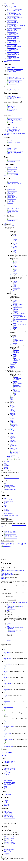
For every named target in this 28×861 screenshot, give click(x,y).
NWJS (14, 106)
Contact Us (9, 456)
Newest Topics (16, 142)
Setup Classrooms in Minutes (20, 127)
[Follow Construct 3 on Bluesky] (12, 171)
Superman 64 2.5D (8, 739)
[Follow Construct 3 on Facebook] (12, 173)
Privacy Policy (7, 850)
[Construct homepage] (13, 4)
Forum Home (14, 140)
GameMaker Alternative (9, 768)
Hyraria (5, 695)
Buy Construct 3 (14, 182)
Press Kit (6, 802)
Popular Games (11, 486)
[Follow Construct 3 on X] (10, 170)
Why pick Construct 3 (16, 118)
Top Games (14, 148)
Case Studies (7, 775)
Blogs (8, 447)
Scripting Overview (16, 70)
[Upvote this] (5, 570)
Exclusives (12, 212)
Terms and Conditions (9, 849)
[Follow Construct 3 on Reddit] (12, 167)
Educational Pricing (14, 130)
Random (6, 468)
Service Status (7, 854)
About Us (6, 800)
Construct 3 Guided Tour (13, 478)
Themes (13, 200)
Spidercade (6, 689)
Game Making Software (9, 761)
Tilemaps (12, 201)
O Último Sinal (7, 664)
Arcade (8, 429)
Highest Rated (14, 211)
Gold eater (6, 713)
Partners (5, 786)
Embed (11, 571)
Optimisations (17, 82)
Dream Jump (7, 701)
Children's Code (7, 851)
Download (15, 105)
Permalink (9, 623)
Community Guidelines (9, 818)
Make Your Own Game (9, 769)
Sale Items (12, 220)
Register (6, 223)
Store (5, 175)
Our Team (6, 801)
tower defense (7, 718)
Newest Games (14, 149)
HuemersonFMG (11, 631)
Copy (2, 528)
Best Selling (14, 210)
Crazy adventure (8, 658)
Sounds (15, 197)
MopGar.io (6, 677)
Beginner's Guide (14, 77)
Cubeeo (3, 577)
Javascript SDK (14, 109)
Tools (11, 203)
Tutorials (12, 98)
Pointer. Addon (7, 733)
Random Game (12, 489)
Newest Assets (15, 208)
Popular (5, 464)
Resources (6, 61)
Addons (13, 189)
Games (12, 195)
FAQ (11, 122)
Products (6, 5)
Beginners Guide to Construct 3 (18, 314)
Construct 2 (16, 346)
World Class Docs (15, 129)
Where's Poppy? (8, 683)
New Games (10, 485)
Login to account (15, 457)
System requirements (17, 69)
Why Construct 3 (8, 780)
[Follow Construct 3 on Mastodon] (12, 174)
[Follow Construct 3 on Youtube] (12, 169)
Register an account (22, 602)
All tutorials (13, 84)
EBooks (12, 192)
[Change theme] (13, 459)
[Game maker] (13, 226)
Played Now (6, 465)
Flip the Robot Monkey (9, 726)
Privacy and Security (17, 120)
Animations (14, 191)
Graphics (13, 196)
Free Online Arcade (8, 816)
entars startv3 (7, 652)
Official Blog (16, 160)
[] (7, 605)
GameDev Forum (8, 812)
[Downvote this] (17, 570)
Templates (13, 199)
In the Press (6, 804)
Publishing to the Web (18, 78)
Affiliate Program (8, 794)
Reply (8, 624)
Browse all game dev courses (17, 89)
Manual (13, 67)
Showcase (6, 467)
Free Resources (16, 119)
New (5, 463)
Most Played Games (18, 151)
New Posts (12, 161)
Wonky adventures (8, 707)
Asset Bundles (14, 219)
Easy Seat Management (9, 782)
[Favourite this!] (7, 574)
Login (9, 223)
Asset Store (9, 402)
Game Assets (7, 811)
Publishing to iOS (15, 81)
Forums (8, 417)
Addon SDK (14, 71)
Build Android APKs (17, 80)
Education (6, 111)
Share (10, 573)
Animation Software (8, 762)
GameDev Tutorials (8, 814)
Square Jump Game (8, 746)
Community (6, 134)
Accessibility (7, 853)
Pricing (5, 770)
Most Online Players (16, 152)
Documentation (7, 772)
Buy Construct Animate (15, 183)
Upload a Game (15, 153)
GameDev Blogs (7, 815)
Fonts (11, 193)
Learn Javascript (7, 784)
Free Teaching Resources (9, 783)
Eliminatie (6, 671)
